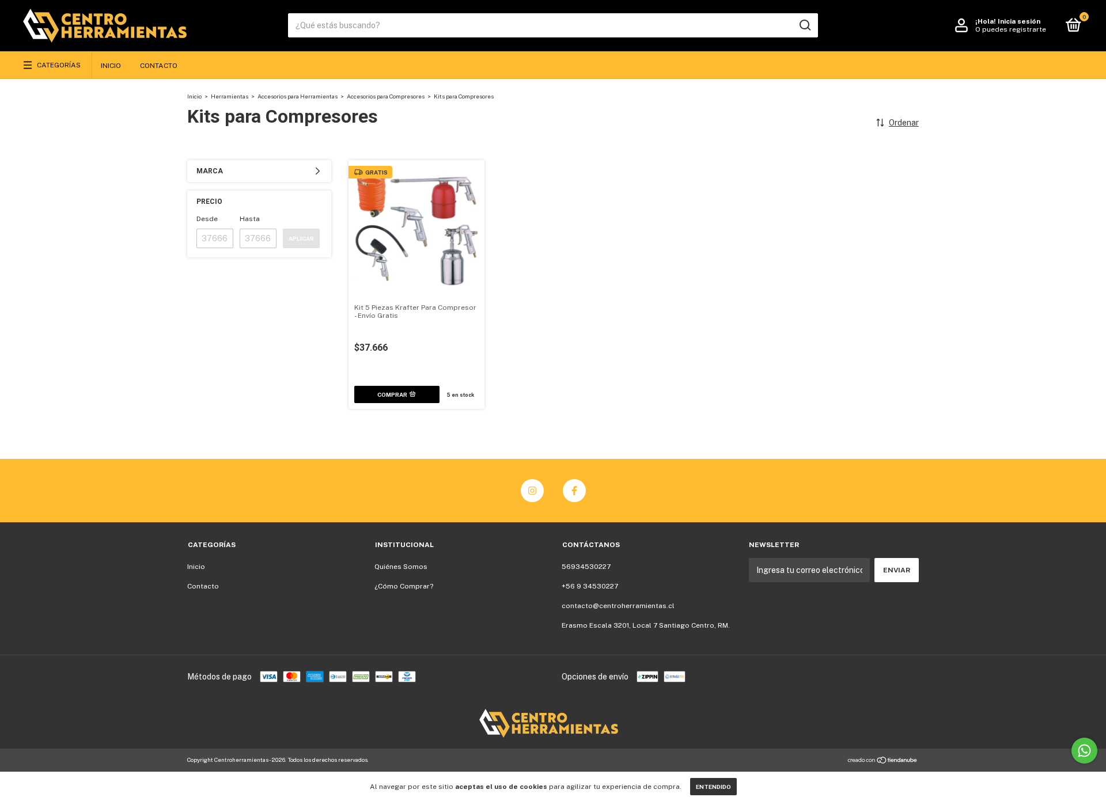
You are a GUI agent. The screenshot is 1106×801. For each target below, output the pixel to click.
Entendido (713, 786)
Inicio (111, 66)
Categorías (59, 65)
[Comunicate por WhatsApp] (1084, 751)
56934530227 (586, 567)
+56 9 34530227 (590, 586)
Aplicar (301, 238)
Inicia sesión (1019, 21)
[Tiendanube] (883, 761)
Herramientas (229, 96)
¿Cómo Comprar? (403, 586)
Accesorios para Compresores (386, 96)
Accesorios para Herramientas (297, 96)
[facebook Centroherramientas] (574, 490)
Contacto (158, 66)
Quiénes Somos (400, 567)
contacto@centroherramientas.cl (618, 606)
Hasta (250, 219)
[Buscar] (804, 25)
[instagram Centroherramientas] (532, 490)
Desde (207, 219)
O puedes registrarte (1010, 29)
